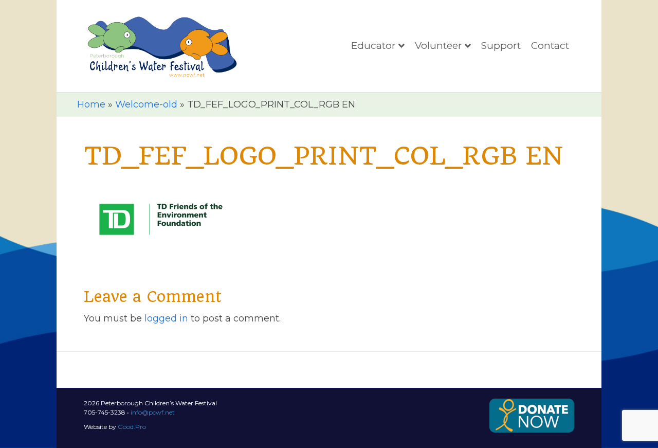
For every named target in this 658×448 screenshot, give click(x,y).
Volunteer (438, 45)
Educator (373, 45)
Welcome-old (146, 104)
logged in (166, 318)
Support (501, 45)
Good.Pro (132, 427)
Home (91, 104)
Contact (550, 45)
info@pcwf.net (153, 412)
